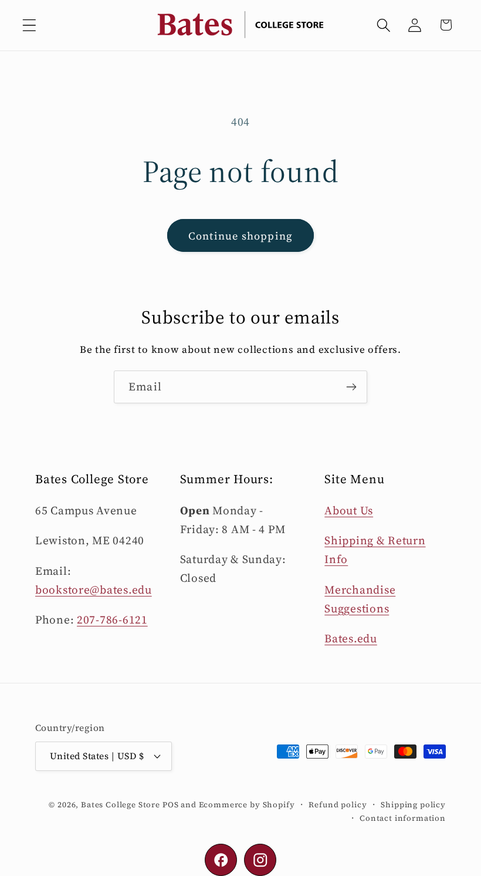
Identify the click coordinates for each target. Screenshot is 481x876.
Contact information (403, 818)
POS (170, 804)
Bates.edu (350, 638)
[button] (29, 25)
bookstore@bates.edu (93, 589)
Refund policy (338, 804)
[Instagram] (260, 860)
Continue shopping (240, 235)
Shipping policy (413, 804)
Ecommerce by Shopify (247, 804)
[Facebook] (221, 860)
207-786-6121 (112, 619)
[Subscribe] (351, 386)
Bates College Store (120, 804)
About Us (348, 510)
